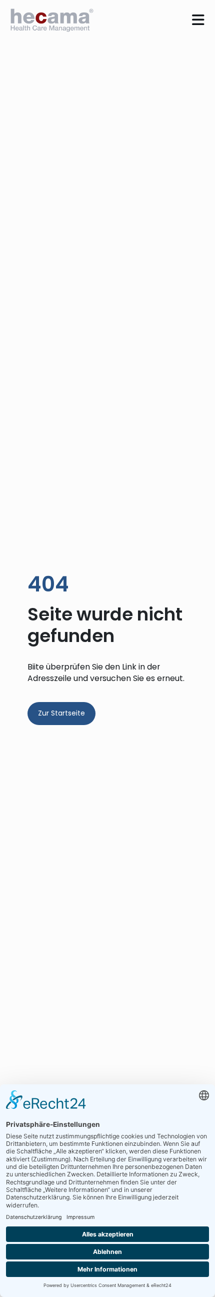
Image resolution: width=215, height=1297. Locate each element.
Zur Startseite (61, 713)
